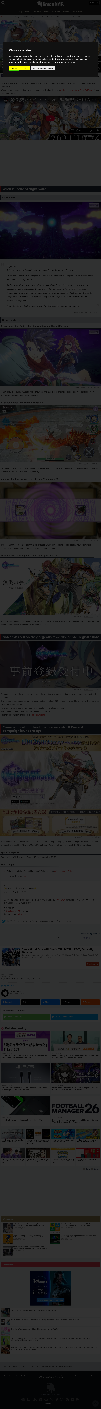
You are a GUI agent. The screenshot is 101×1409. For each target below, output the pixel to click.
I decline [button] (24, 68)
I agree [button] (14, 68)
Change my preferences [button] (43, 68)
